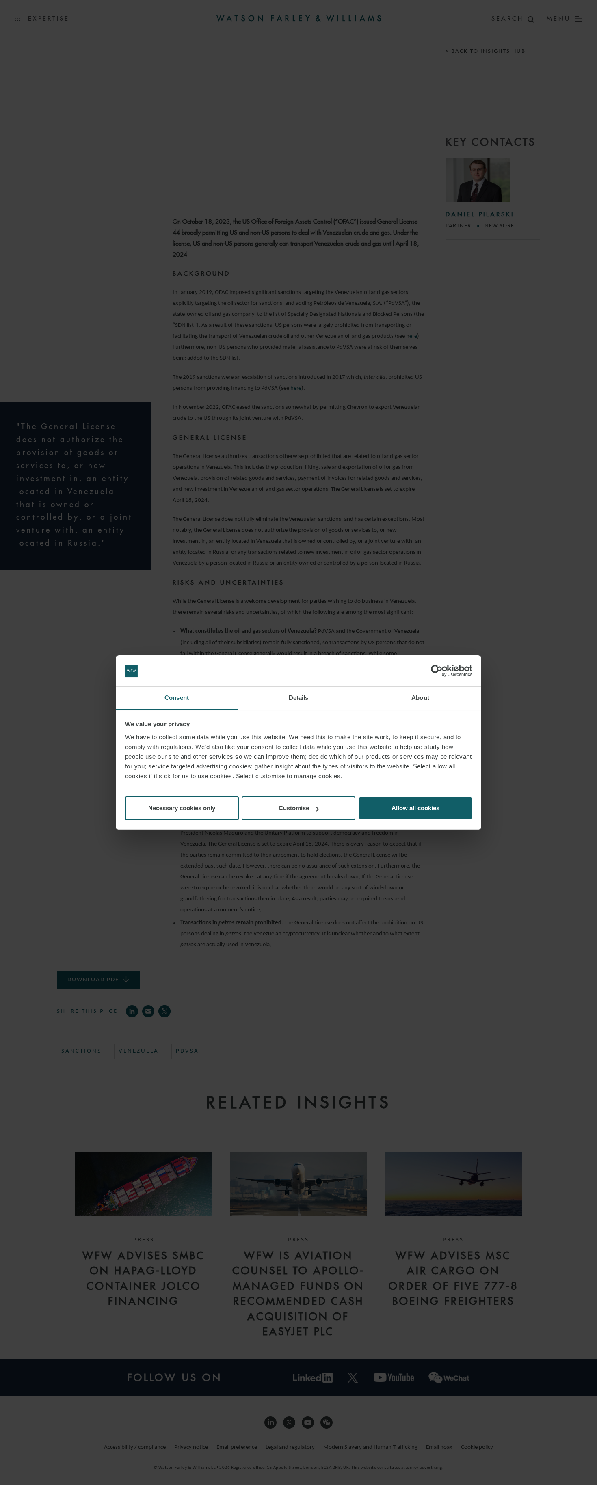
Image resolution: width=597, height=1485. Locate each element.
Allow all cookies (415, 808)
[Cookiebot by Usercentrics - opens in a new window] (436, 671)
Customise (294, 808)
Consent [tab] (176, 697)
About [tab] (420, 697)
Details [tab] (299, 697)
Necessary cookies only (181, 808)
